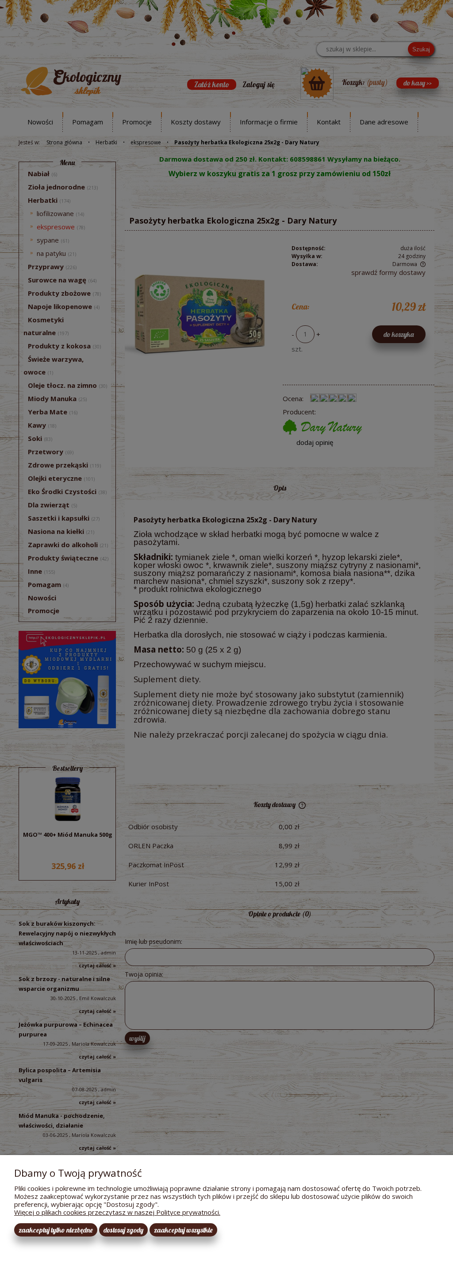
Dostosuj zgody (123, 1229)
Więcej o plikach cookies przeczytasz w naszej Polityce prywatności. (117, 1212)
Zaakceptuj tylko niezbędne (56, 1229)
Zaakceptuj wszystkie (183, 1229)
